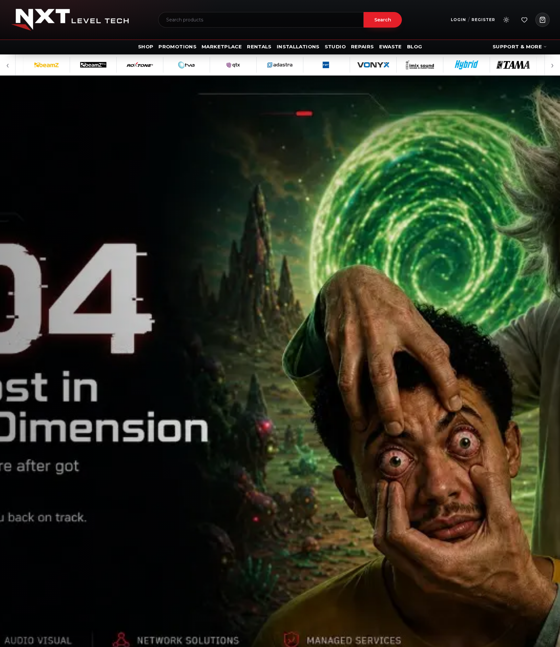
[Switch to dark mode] (506, 20)
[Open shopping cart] (542, 20)
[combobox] (261, 20)
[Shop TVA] (156, 65)
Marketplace (222, 46)
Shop (146, 46)
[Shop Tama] (482, 65)
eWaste (390, 46)
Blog (414, 46)
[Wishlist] (524, 20)
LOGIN (458, 19)
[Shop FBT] (296, 65)
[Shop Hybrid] (436, 65)
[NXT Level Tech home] (70, 20)
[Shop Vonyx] (342, 65)
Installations (298, 46)
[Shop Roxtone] (109, 65)
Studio (335, 46)
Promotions (177, 46)
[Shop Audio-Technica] (529, 65)
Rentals (259, 46)
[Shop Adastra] (249, 65)
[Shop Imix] (389, 65)
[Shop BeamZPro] (62, 65)
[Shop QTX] (202, 65)
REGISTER (483, 19)
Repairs (362, 46)
